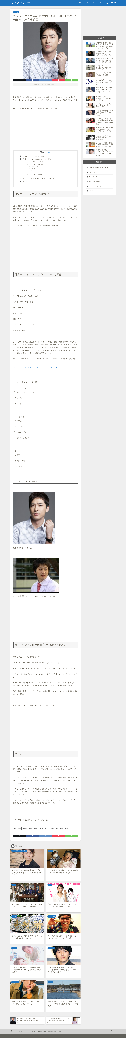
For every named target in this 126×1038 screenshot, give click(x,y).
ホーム (61, 3)
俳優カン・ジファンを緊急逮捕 (33, 156)
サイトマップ (93, 177)
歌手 (101, 3)
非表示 (48, 152)
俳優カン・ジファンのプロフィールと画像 (37, 159)
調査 (62, 828)
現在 (42, 828)
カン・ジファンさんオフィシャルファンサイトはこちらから (35, 367)
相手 (52, 828)
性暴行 (36, 828)
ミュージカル (34, 166)
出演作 (25, 828)
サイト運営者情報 (94, 181)
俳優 (80, 3)
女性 (31, 828)
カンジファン (18, 828)
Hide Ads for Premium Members (99, 167)
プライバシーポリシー (95, 186)
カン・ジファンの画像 (35, 174)
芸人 (94, 3)
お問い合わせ (93, 172)
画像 (47, 828)
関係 (67, 828)
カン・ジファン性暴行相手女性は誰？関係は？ (38, 178)
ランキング (92, 191)
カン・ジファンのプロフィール (38, 162)
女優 (87, 3)
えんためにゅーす (20, 2)
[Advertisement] (45, 134)
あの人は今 (71, 3)
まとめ (25, 181)
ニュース (16, 12)
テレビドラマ (34, 168)
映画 (32, 170)
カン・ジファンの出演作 (36, 164)
